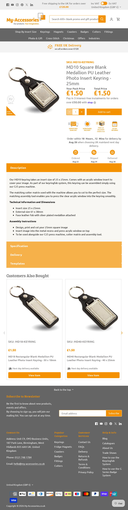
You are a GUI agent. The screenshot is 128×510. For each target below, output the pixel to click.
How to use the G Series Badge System (112, 472)
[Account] (111, 19)
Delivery (83, 451)
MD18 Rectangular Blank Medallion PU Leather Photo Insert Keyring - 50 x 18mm (32, 358)
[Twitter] (26, 4)
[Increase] (82, 112)
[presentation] (4, 333)
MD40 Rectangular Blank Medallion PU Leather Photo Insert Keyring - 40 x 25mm (91, 358)
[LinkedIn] (31, 4)
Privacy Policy (86, 472)
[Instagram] (17, 4)
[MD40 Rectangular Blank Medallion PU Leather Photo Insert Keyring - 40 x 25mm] (93, 307)
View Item (34, 375)
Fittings (58, 460)
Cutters (58, 465)
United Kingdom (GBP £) (104, 6)
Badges (58, 456)
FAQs (81, 446)
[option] (33, 88)
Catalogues (108, 443)
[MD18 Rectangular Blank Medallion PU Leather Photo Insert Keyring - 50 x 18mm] (34, 307)
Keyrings (59, 441)
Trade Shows (109, 452)
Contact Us (84, 441)
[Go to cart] (118, 19)
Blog (104, 438)
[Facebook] (7, 4)
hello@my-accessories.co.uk (29, 463)
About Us (107, 447)
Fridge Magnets (63, 446)
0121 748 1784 (23, 457)
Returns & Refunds (83, 458)
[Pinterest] (22, 4)
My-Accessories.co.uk (34, 505)
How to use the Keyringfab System (110, 460)
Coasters (59, 451)
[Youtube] (12, 4)
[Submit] (102, 18)
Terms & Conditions (84, 465)
